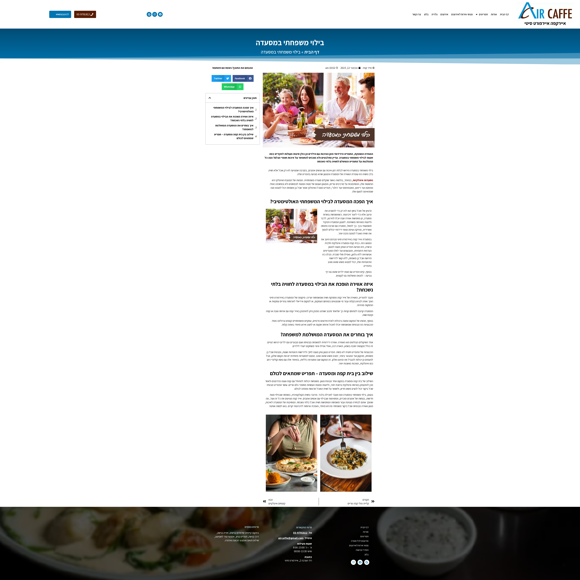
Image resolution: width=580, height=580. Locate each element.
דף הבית (504, 14)
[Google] (149, 14)
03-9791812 (300, 532)
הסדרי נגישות (362, 550)
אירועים (444, 14)
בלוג (426, 14)
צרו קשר (416, 14)
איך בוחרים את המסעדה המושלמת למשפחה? (234, 127)
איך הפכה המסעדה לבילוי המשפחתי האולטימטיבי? (233, 109)
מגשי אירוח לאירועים (462, 14)
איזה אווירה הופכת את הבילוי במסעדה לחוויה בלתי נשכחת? (232, 118)
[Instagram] (154, 14)
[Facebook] (160, 14)
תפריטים (364, 536)
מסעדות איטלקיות (363, 180)
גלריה (434, 14)
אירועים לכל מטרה (360, 541)
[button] (243, 78)
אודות (494, 14)
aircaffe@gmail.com (291, 538)
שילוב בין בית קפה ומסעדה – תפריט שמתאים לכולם (233, 136)
